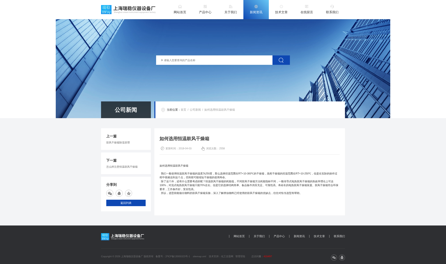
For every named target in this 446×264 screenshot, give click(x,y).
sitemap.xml (199, 256)
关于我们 (230, 12)
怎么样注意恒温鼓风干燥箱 (122, 166)
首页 (183, 109)
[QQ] (119, 193)
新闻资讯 (256, 12)
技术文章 (281, 12)
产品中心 (205, 12)
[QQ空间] (128, 193)
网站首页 (180, 12)
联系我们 (332, 12)
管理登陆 (240, 256)
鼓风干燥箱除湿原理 (118, 142)
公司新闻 (195, 109)
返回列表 (126, 202)
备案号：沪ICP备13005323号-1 (173, 256)
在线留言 (307, 12)
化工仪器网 (227, 256)
